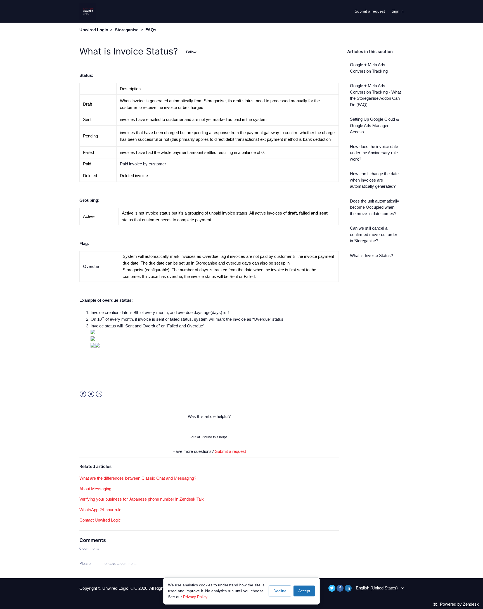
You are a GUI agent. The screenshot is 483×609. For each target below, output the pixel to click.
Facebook (82, 394)
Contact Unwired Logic (100, 520)
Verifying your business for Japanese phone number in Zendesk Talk (141, 499)
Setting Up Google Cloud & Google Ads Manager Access (374, 125)
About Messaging (95, 488)
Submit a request (370, 11)
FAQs (150, 29)
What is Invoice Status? (371, 255)
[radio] (194, 427)
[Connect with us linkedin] (348, 588)
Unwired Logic (93, 29)
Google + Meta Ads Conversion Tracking (369, 67)
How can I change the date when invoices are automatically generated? (374, 180)
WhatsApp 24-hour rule (100, 509)
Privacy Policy (195, 596)
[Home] (87, 10)
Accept (304, 591)
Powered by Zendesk (459, 604)
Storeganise (126, 29)
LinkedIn (99, 394)
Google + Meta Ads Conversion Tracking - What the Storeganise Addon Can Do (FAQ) (375, 95)
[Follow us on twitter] (331, 588)
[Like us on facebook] (340, 588)
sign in (97, 564)
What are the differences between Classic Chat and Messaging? (137, 478)
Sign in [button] (398, 11)
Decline (280, 591)
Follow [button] (191, 52)
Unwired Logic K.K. (120, 588)
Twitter (90, 394)
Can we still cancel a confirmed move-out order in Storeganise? (373, 234)
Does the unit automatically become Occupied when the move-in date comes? (374, 207)
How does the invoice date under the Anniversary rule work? (374, 152)
